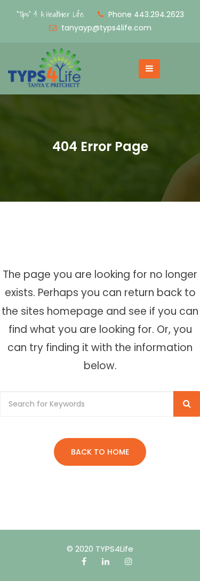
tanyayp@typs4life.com (106, 27)
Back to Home (100, 452)
